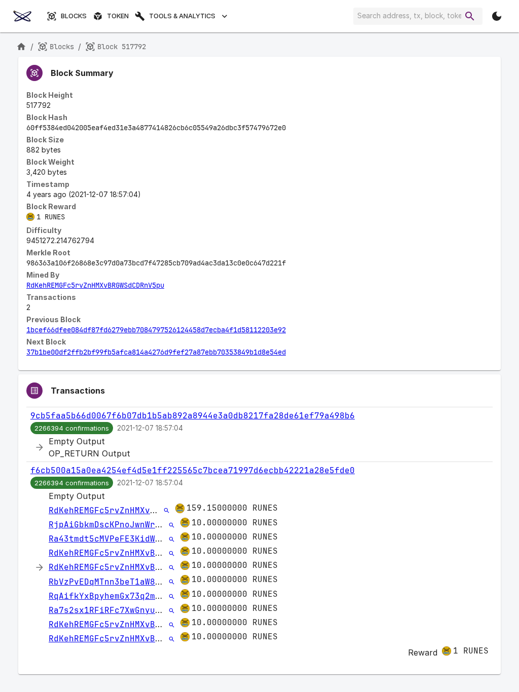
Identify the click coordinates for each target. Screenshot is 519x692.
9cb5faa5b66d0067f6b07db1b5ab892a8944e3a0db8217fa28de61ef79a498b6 (192, 415)
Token (118, 16)
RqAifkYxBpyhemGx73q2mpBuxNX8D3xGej (135, 596)
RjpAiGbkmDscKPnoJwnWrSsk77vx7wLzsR (135, 524)
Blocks (74, 16)
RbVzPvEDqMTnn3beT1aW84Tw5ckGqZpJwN (135, 581)
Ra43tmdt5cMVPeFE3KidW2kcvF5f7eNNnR (135, 538)
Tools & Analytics (182, 16)
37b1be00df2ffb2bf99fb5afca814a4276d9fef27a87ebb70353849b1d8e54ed (156, 352)
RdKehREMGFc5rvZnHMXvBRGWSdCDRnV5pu (95, 285)
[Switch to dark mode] (497, 16)
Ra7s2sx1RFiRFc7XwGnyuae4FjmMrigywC (135, 610)
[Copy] (292, 128)
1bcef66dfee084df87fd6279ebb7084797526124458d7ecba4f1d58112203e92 (156, 329)
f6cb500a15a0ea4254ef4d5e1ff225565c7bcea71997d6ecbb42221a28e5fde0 (192, 470)
